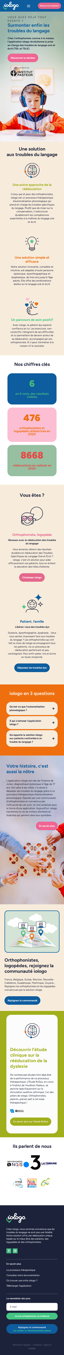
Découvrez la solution (49, 6)
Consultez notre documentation (23, 1275)
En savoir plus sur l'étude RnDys (30, 1121)
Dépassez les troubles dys (32, 667)
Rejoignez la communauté (22, 1000)
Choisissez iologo (32, 577)
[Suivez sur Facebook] (8, 1250)
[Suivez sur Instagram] (15, 1250)
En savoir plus (47, 825)
